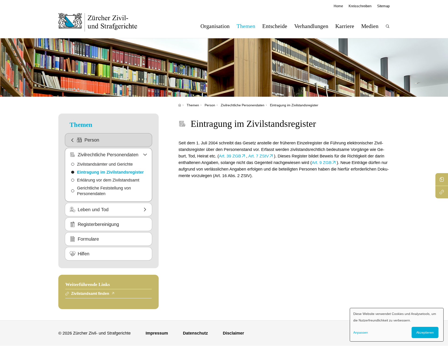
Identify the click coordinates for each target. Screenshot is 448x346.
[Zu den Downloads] (441, 179)
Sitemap (383, 6)
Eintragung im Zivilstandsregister (294, 105)
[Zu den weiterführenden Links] (441, 192)
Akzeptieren (425, 332)
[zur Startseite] (102, 22)
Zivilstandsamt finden (90, 294)
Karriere (344, 26)
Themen (246, 26)
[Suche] (387, 26)
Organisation (215, 26)
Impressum (157, 333)
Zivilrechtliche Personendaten (242, 105)
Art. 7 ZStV (258, 156)
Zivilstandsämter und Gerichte (105, 164)
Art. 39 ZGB (230, 156)
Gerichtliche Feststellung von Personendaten (104, 191)
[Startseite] (179, 105)
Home (338, 6)
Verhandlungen (311, 26)
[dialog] (396, 324)
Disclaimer (233, 333)
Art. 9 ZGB (322, 162)
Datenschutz (195, 333)
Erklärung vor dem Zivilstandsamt (108, 180)
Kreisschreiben (360, 6)
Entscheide (274, 26)
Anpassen (360, 332)
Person (210, 105)
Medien (369, 26)
